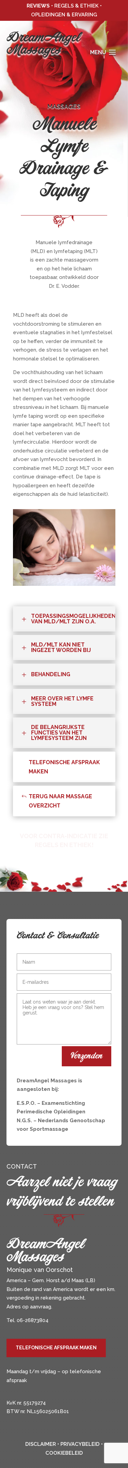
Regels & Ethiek (76, 6)
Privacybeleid (80, 1444)
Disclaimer (40, 1444)
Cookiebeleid (64, 1453)
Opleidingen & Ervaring (64, 15)
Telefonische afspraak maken (64, 767)
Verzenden (86, 1056)
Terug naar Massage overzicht (60, 801)
